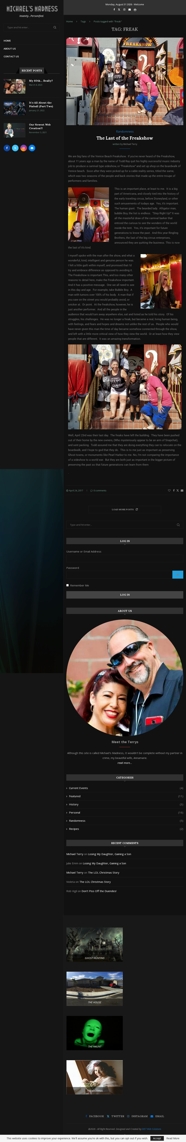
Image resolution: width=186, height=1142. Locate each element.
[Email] (32, 148)
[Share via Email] (182, 490)
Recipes (126, 829)
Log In (125, 594)
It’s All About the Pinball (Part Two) (41, 104)
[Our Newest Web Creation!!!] (14, 130)
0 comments (100, 490)
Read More (172, 1138)
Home (7, 40)
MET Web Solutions (151, 1129)
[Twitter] (15, 148)
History (126, 804)
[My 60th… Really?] (14, 86)
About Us (10, 48)
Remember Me (79, 585)
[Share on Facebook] (174, 490)
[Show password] (177, 575)
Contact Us (11, 56)
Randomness (126, 820)
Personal (126, 812)
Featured (126, 796)
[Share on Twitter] (177, 490)
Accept (157, 1138)
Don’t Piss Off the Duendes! (99, 891)
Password (72, 568)
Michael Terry (130, 144)
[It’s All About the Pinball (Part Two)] (14, 108)
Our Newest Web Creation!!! (40, 126)
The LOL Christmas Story (103, 872)
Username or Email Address (83, 551)
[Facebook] (7, 148)
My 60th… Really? (41, 80)
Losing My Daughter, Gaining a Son (109, 854)
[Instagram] (23, 148)
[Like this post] (169, 490)
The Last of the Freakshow (124, 138)
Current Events (126, 788)
